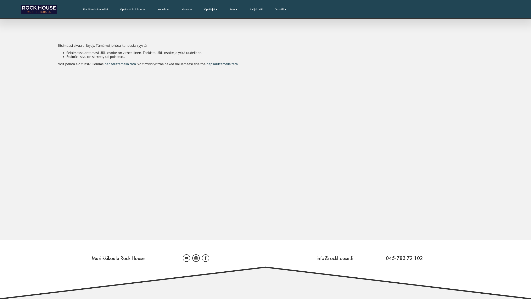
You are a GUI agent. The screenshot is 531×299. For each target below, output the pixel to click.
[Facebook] (205, 258)
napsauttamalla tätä (120, 64)
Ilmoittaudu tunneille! (95, 9)
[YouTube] (186, 258)
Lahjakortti (256, 9)
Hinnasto (186, 9)
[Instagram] (196, 258)
